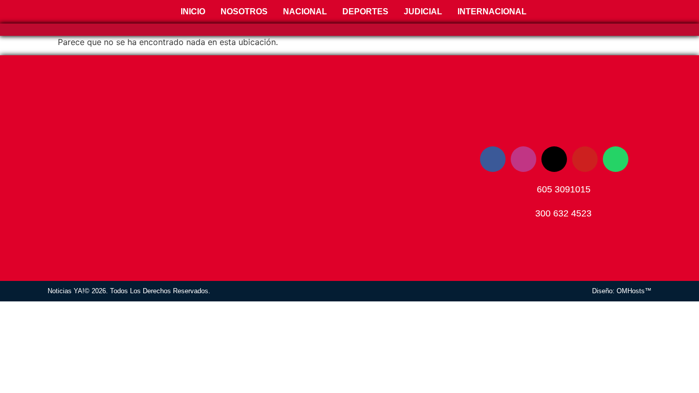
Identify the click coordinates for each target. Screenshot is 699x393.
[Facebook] (493, 159)
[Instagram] (523, 159)
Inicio (192, 11)
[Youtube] (585, 159)
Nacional (305, 11)
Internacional (492, 11)
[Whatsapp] (615, 159)
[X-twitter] (554, 159)
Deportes (365, 11)
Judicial (423, 11)
